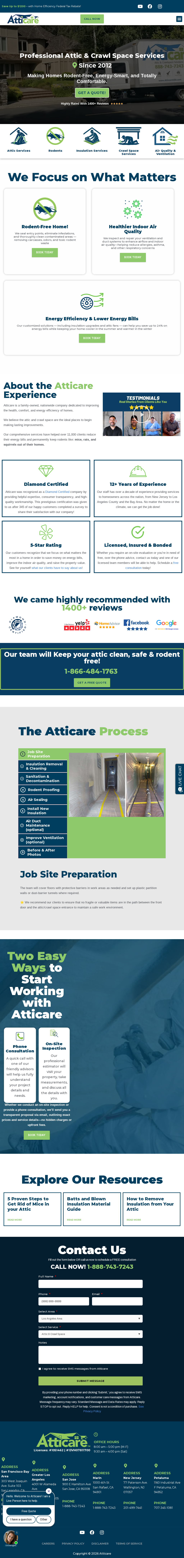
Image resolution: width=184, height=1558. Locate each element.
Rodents (55, 150)
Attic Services (18, 150)
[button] (179, 19)
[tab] (42, 754)
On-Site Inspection (54, 1046)
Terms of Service (129, 1543)
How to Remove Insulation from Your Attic (150, 1204)
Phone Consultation (20, 1048)
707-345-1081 (163, 1507)
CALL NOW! (92, 1266)
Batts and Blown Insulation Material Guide (88, 1204)
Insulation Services (92, 150)
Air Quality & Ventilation (165, 152)
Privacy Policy (73, 1543)
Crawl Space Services (129, 152)
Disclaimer (100, 1543)
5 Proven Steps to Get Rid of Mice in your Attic (28, 1204)
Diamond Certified (57, 492)
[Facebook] (150, 6)
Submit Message (91, 1381)
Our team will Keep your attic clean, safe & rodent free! (92, 662)
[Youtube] (140, 6)
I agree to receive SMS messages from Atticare (75, 1368)
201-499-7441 (132, 1507)
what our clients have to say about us (57, 568)
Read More (15, 1219)
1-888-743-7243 (73, 1506)
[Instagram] (159, 6)
